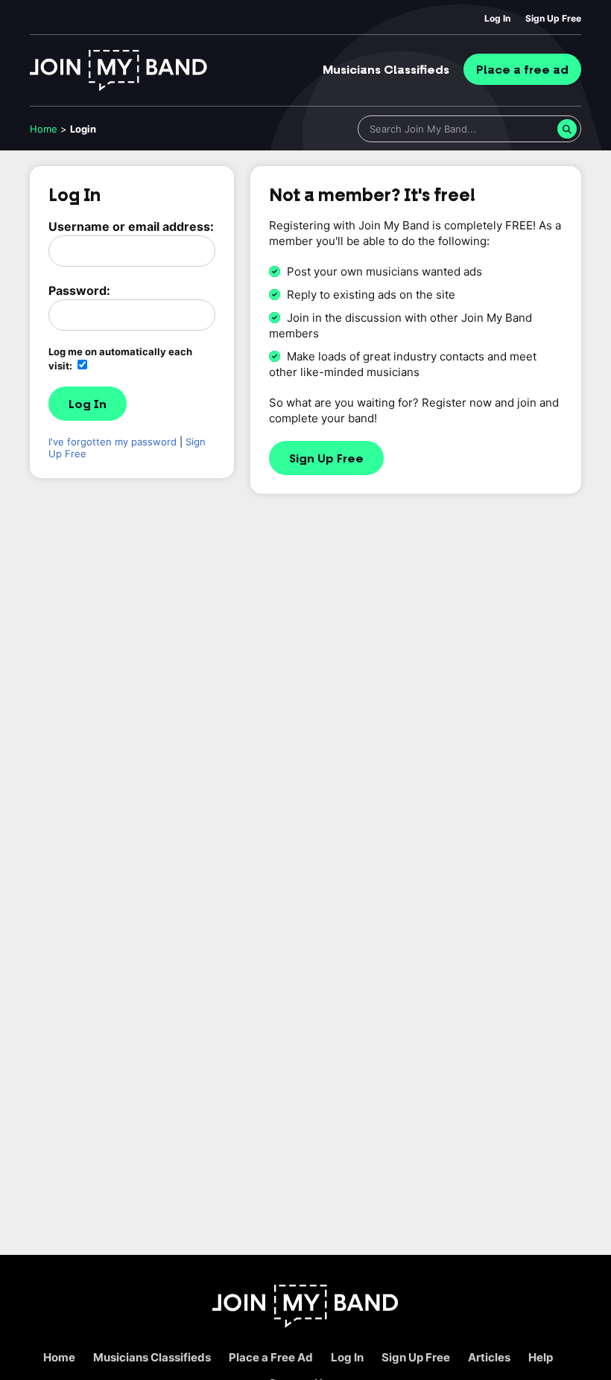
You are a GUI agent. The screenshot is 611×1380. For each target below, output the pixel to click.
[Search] (567, 129)
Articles (489, 1357)
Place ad (522, 70)
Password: (79, 290)
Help (540, 1357)
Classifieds (386, 70)
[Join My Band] (305, 1324)
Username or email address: (131, 226)
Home (43, 129)
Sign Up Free (553, 18)
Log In (497, 18)
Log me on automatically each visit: (120, 359)
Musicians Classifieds (152, 1357)
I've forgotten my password (112, 442)
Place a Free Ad (271, 1357)
